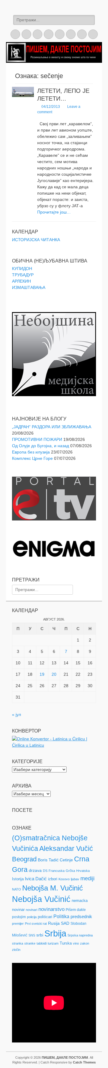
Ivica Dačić (36, 878)
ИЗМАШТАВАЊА (28, 287)
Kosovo (64, 879)
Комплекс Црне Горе (32, 458)
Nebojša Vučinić (41, 899)
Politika (61, 916)
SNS (31, 935)
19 (42, 674)
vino (76, 943)
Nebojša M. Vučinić (52, 888)
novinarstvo (51, 909)
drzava (35, 870)
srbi (39, 935)
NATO (16, 889)
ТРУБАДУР (23, 274)
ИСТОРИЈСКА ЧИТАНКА (36, 239)
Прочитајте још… (54, 212)
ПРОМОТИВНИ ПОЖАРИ (37, 439)
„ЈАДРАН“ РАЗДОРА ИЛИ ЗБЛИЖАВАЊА (51, 426)
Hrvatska (83, 870)
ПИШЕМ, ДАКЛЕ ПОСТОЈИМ (65, 1057)
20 (54, 674)
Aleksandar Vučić (66, 848)
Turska (66, 943)
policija (32, 917)
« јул (16, 714)
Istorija (18, 879)
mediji (87, 878)
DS (45, 870)
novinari (31, 910)
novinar (18, 909)
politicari (45, 917)
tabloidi (41, 943)
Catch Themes (84, 1062)
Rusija (54, 923)
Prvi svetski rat (36, 923)
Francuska (56, 870)
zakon (84, 943)
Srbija (55, 933)
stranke (29, 943)
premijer (18, 923)
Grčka (70, 870)
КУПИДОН (22, 268)
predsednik (81, 916)
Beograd (24, 859)
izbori (52, 879)
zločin (16, 949)
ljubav (75, 879)
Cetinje (66, 859)
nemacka (80, 900)
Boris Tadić (48, 859)
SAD (65, 923)
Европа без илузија (31, 452)
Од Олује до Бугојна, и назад (40, 445)
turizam (53, 943)
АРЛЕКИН (21, 281)
